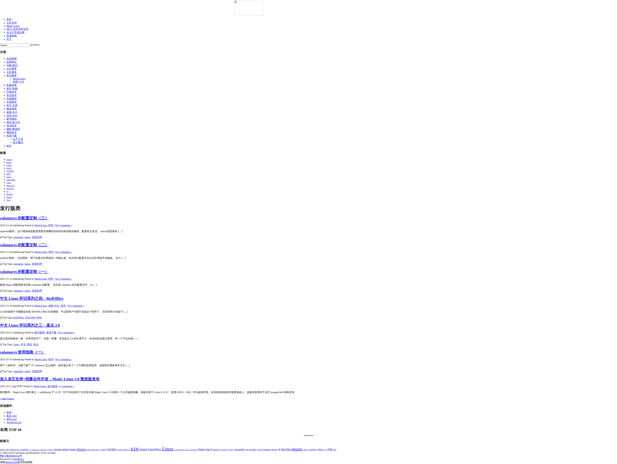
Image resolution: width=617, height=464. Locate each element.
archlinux (24, 449)
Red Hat (9, 194)
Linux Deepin (179, 450)
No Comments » (63, 225)
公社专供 (11, 22)
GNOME (10, 171)
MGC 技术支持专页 (17, 29)
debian (8, 162)
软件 (9, 146)
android (13, 450)
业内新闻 (11, 58)
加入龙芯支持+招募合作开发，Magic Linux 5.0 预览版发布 (50, 379)
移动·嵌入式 (13, 122)
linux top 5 (10, 186)
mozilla (252, 449)
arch (18, 450)
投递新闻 (11, 35)
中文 (23, 344)
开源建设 (11, 98)
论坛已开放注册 (15, 32)
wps (325, 450)
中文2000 (30, 317)
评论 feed (11, 419)
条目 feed (11, 415)
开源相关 (11, 102)
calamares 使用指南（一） (22, 352)
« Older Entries (7, 399)
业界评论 (11, 62)
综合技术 (11, 125)
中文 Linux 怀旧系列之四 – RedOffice (31, 298)
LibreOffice (10, 180)
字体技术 (11, 92)
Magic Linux (13, 26)
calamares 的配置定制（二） (24, 245)
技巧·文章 (12, 105)
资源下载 (11, 135)
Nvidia (259, 450)
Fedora (9, 165)
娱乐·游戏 (12, 88)
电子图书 (18, 142)
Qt (7, 191)
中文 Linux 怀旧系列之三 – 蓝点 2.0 (30, 325)
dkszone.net (11, 462)
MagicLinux (19, 78)
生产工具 (18, 139)
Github (103, 450)
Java (128, 450)
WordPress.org (13, 422)
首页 (9, 19)
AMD (7, 450)
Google (119, 450)
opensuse (267, 449)
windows (312, 449)
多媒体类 (11, 85)
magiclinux (224, 450)
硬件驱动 (11, 119)
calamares (18, 237)
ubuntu (9, 197)
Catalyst (50, 450)
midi (246, 450)
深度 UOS (18, 81)
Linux (8, 183)
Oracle (274, 449)
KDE (8, 174)
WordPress (18, 459)
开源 (329, 449)
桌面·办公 (12, 112)
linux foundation (191, 450)
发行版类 (11, 75)
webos (305, 450)
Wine (8, 200)
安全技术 (11, 95)
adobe (2, 450)
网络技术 (11, 132)
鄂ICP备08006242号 (11, 456)
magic (27, 237)
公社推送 (11, 72)
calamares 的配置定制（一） (24, 271)
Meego (231, 450)
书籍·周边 (12, 65)
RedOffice (18, 317)
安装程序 (37, 237)
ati (30, 450)
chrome (9, 160)
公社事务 (11, 68)
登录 (9, 412)
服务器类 (11, 108)
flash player (95, 450)
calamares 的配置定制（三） (24, 218)
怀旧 (39, 317)
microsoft (10, 188)
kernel (8, 177)
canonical (43, 450)
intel (124, 450)
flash (88, 450)
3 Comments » (66, 386)
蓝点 (36, 344)
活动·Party (12, 115)
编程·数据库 (13, 129)
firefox (9, 168)
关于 (9, 39)
